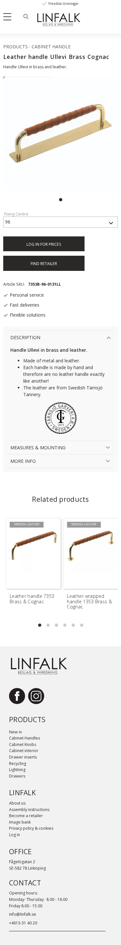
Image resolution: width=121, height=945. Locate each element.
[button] (9, 18)
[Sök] (25, 16)
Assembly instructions (29, 809)
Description (25, 337)
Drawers (17, 776)
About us (17, 803)
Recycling (17, 763)
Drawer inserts (23, 757)
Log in (14, 834)
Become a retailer (26, 815)
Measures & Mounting (38, 447)
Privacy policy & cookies (31, 828)
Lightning (17, 769)
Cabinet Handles (24, 738)
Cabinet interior (23, 750)
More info (23, 461)
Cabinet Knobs (22, 744)
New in (15, 732)
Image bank (20, 822)
